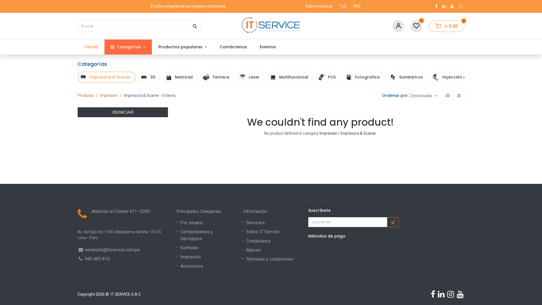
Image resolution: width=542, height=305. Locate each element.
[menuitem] (91, 47)
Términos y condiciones (269, 259)
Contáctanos (258, 241)
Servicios (255, 222)
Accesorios (191, 266)
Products (86, 95)
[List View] (458, 96)
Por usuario (191, 222)
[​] (436, 6)
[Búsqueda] (195, 26)
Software (189, 247)
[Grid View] (448, 96)
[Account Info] (398, 26)
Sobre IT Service (262, 231)
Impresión (109, 95)
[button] (424, 96)
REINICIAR (123, 112)
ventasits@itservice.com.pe (112, 249)
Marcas (253, 250)
